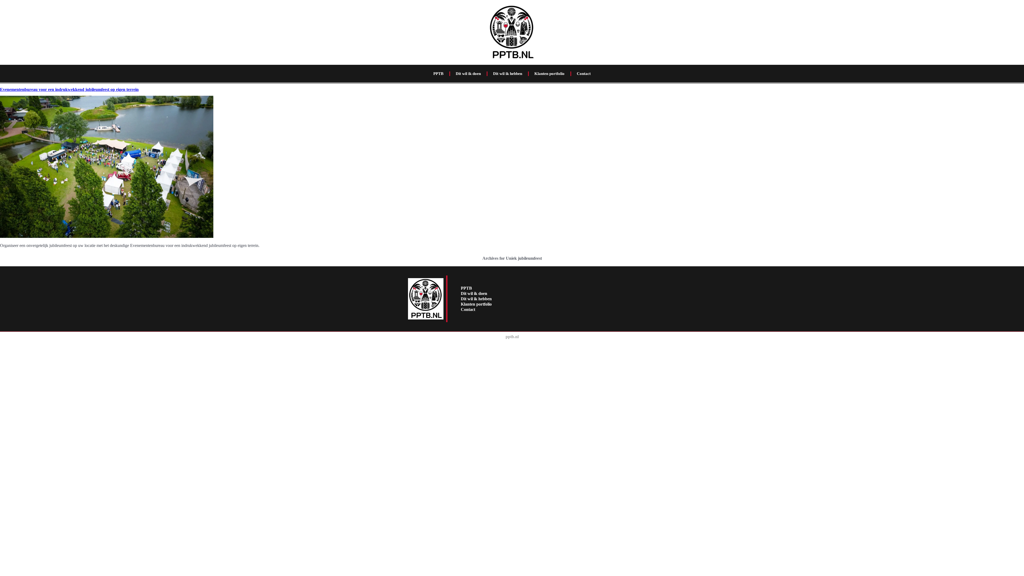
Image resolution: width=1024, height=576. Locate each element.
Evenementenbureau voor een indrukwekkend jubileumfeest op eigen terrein (69, 89)
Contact (584, 73)
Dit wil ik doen (468, 73)
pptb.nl (512, 336)
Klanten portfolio (549, 73)
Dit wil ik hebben (507, 73)
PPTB (438, 73)
